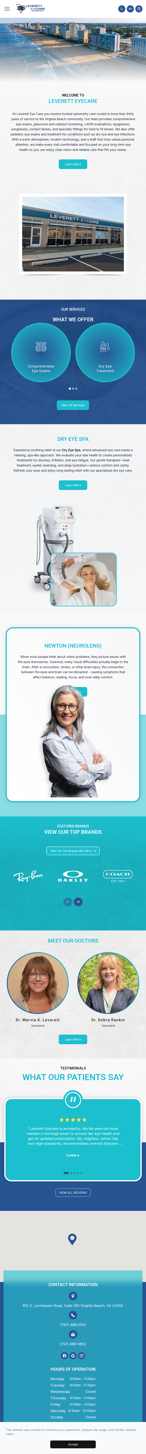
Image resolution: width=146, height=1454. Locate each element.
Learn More (73, 164)
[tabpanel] (41, 352)
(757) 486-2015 (73, 1325)
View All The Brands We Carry (71, 851)
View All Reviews (73, 1192)
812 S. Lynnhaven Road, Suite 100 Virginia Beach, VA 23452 (73, 1305)
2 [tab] (73, 389)
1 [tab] (70, 389)
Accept (73, 1444)
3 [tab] (76, 389)
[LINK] (40, 326)
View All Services (73, 405)
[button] (7, 9)
